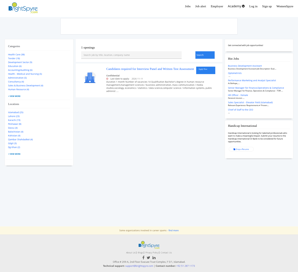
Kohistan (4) (14, 135)
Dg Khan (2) (14, 147)
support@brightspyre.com (139, 265)
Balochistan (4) (15, 131)
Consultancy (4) (16, 81)
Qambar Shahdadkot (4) (20, 139)
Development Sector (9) (20, 62)
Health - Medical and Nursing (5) (25, 73)
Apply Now (203, 69)
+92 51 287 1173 (185, 265)
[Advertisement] (149, 26)
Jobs (188, 6)
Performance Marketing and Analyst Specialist (252, 80)
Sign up (267, 6)
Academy (235, 6)
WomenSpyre (284, 6)
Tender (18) (14, 58)
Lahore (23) (14, 116)
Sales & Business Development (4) (25, 85)
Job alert (200, 6)
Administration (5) (17, 77)
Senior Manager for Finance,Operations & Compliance (256, 87)
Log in (253, 6)
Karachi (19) (14, 120)
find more (174, 230)
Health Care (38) (16, 54)
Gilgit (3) (12, 143)
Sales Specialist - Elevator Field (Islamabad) (250, 102)
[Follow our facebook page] (143, 258)
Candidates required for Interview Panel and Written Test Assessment (150, 69)
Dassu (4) (13, 127)
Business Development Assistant (245, 65)
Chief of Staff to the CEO (240, 109)
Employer (217, 6)
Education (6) (15, 66)
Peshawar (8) (14, 123)
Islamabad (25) (15, 112)
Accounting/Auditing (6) (20, 70)
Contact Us (166, 252)
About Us (130, 252)
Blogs (140, 252)
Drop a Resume (242, 149)
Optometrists (235, 73)
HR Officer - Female (238, 95)
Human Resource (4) (18, 89)
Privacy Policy (151, 252)
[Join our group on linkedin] (154, 258)
